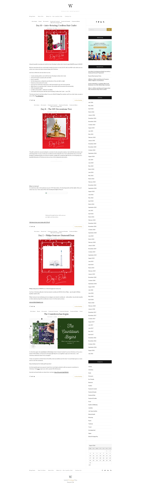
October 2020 (91, 229)
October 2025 (91, 124)
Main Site (40, 16)
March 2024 (91, 169)
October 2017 (91, 318)
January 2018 (91, 309)
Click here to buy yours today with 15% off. (39, 222)
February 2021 (92, 220)
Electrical (43, 231)
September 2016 (92, 347)
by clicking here (39, 96)
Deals (40, 21)
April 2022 (91, 201)
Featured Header (65, 21)
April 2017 (91, 334)
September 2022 (92, 188)
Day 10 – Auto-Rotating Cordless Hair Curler (56, 25)
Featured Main (76, 21)
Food (81, 311)
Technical (90, 423)
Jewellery (90, 408)
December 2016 (92, 337)
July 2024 (90, 159)
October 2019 (91, 252)
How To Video (42, 470)
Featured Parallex (92, 398)
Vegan (89, 433)
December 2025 (92, 118)
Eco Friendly (91, 379)
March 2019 (91, 267)
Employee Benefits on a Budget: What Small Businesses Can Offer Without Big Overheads (99, 84)
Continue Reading (78, 100)
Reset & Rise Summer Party (94, 76)
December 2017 (92, 312)
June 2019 (90, 261)
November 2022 (92, 185)
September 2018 (92, 283)
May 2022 (90, 197)
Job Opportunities (92, 411)
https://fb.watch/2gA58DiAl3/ (61, 372)
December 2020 (92, 223)
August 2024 (91, 156)
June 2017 (90, 328)
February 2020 (92, 242)
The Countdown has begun (56, 314)
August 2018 (91, 286)
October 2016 (91, 344)
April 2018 (91, 299)
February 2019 (92, 271)
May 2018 (90, 296)
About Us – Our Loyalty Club (54, 16)
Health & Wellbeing (92, 404)
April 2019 (91, 264)
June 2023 (90, 172)
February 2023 (92, 182)
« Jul (89, 465)
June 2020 (90, 236)
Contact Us (68, 16)
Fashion (90, 385)
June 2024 (90, 162)
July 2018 (90, 290)
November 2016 (92, 341)
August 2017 (91, 321)
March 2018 (91, 302)
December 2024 (92, 143)
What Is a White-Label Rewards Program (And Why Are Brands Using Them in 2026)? (99, 88)
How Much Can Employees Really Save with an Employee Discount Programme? (99, 72)
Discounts (46, 21)
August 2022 (91, 191)
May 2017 (90, 331)
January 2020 (91, 245)
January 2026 (91, 115)
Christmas (34, 21)
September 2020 (92, 232)
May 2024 (90, 166)
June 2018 (90, 293)
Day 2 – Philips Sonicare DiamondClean (56, 235)
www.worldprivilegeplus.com (36, 302)
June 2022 (90, 194)
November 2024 (92, 147)
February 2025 (92, 137)
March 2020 (91, 239)
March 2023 (91, 178)
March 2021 (91, 217)
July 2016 (90, 353)
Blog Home (32, 16)
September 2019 (92, 255)
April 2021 (91, 213)
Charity (90, 366)
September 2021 (92, 207)
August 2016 (91, 350)
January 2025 (91, 140)
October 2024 (91, 150)
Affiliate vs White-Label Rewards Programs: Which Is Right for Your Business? (98, 80)
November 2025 (92, 121)
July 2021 (90, 210)
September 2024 (92, 153)
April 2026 (91, 108)
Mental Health (91, 414)
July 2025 (90, 131)
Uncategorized (91, 430)
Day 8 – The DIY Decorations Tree (56, 109)
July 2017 (90, 325)
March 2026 (91, 112)
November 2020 (92, 226)
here (38, 369)
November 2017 (92, 315)
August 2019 (91, 258)
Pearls (89, 420)
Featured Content (55, 21)
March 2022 (91, 204)
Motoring (90, 417)
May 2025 (90, 134)
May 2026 (90, 105)
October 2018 (91, 280)
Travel (89, 427)
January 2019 (91, 274)
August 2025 (91, 127)
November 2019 (92, 248)
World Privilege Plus (56, 22)
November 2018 (92, 277)
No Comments (62, 28)
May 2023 (90, 175)
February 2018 (92, 306)
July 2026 (90, 102)
